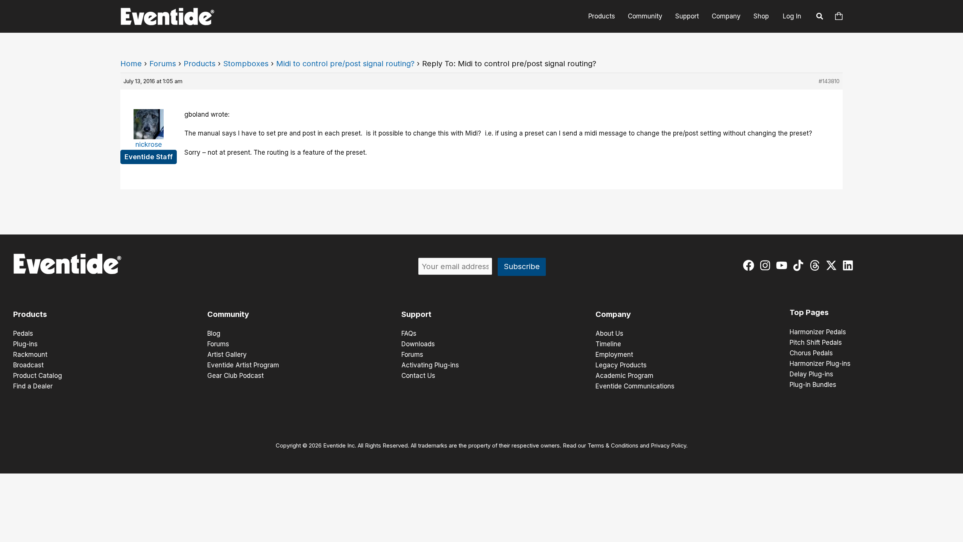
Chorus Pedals (811, 353)
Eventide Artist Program (243, 365)
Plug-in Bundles (813, 384)
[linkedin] (849, 265)
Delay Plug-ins (811, 374)
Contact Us (418, 375)
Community (645, 16)
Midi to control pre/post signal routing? (345, 63)
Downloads (418, 344)
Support (687, 16)
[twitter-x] (833, 265)
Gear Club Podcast (235, 375)
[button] (820, 17)
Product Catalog (37, 375)
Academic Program (624, 375)
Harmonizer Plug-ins (820, 363)
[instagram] (766, 265)
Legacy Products (621, 365)
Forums (162, 63)
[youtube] (783, 265)
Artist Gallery (227, 354)
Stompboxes (246, 63)
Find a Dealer (33, 386)
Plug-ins (25, 344)
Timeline (608, 344)
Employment (614, 354)
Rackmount (30, 354)
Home (131, 63)
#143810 (829, 81)
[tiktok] (800, 265)
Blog (213, 333)
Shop (761, 16)
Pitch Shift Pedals (816, 342)
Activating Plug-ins (430, 365)
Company (726, 16)
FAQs (408, 333)
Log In (792, 16)
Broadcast (28, 365)
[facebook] (750, 265)
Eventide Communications (634, 386)
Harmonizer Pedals (818, 332)
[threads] (816, 265)
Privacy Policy (668, 445)
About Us (609, 333)
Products (601, 16)
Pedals (23, 333)
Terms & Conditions (613, 445)
